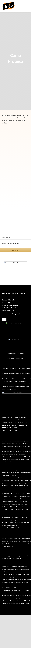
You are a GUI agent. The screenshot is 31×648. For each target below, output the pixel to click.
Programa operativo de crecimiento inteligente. (12, 552)
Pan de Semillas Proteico (5, 163)
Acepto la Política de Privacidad (12, 243)
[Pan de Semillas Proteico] (8, 154)
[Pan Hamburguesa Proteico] (24, 154)
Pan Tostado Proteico (22, 139)
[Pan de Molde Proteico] (8, 130)
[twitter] (15, 314)
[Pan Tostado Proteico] (24, 130)
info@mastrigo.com (8, 310)
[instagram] (19, 314)
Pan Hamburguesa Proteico (24, 163)
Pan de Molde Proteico (5, 139)
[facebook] (12, 314)
